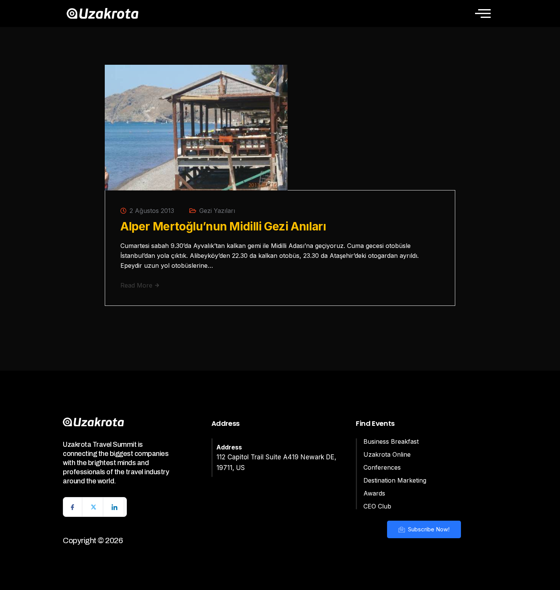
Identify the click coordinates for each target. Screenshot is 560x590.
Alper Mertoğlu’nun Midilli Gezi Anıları (223, 226)
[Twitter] (93, 506)
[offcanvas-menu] (482, 13)
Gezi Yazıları (217, 210)
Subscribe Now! (428, 529)
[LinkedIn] (114, 506)
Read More (137, 285)
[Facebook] (72, 506)
